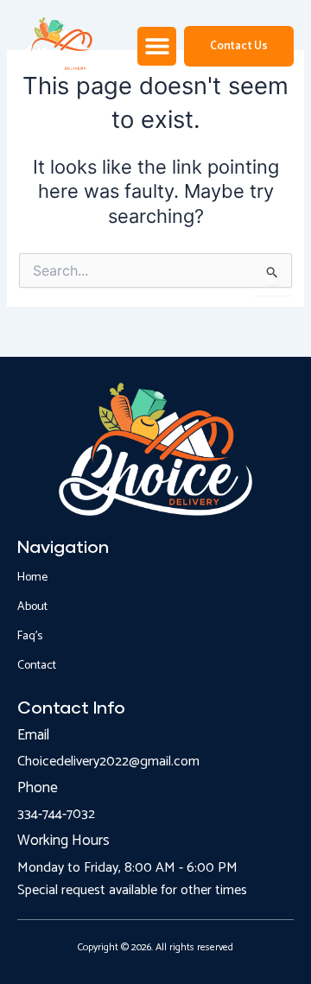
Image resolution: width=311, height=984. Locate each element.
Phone (37, 788)
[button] (156, 46)
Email (33, 735)
